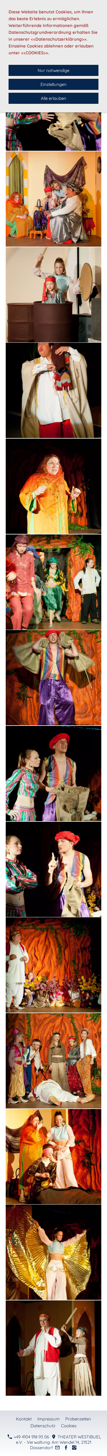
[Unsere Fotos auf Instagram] (74, 1447)
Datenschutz (43, 1425)
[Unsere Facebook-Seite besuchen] (66, 1447)
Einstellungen (53, 84)
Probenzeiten (78, 1419)
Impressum (48, 1419)
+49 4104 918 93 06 (31, 1437)
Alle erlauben (53, 98)
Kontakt (24, 1419)
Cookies (68, 1425)
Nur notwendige (53, 70)
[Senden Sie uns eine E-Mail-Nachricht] (57, 1447)
